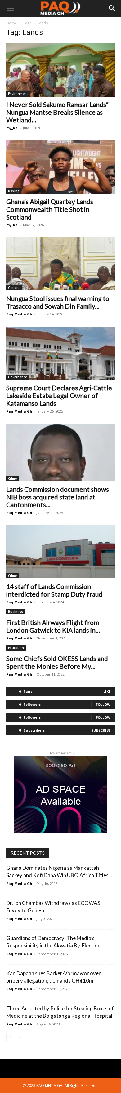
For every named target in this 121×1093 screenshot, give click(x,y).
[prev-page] (10, 1037)
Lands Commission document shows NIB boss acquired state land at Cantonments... (57, 496)
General (14, 288)
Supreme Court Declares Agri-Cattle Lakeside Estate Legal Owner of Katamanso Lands (59, 395)
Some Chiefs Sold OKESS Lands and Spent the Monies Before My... (57, 662)
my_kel (12, 127)
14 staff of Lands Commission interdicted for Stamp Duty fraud (54, 590)
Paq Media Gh (19, 314)
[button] (10, 8)
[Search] (112, 8)
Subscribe (100, 730)
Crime (12, 478)
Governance (17, 377)
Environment (18, 94)
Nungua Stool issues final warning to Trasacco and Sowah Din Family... (57, 302)
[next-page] (20, 1037)
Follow (103, 704)
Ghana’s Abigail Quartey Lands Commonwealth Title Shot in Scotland (49, 209)
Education (16, 648)
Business (15, 612)
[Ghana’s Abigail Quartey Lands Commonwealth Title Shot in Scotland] (60, 167)
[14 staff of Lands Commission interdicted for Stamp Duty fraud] (60, 551)
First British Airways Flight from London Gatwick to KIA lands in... (53, 626)
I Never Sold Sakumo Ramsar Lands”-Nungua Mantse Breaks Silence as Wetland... (58, 112)
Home (11, 23)
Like (106, 691)
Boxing (14, 191)
